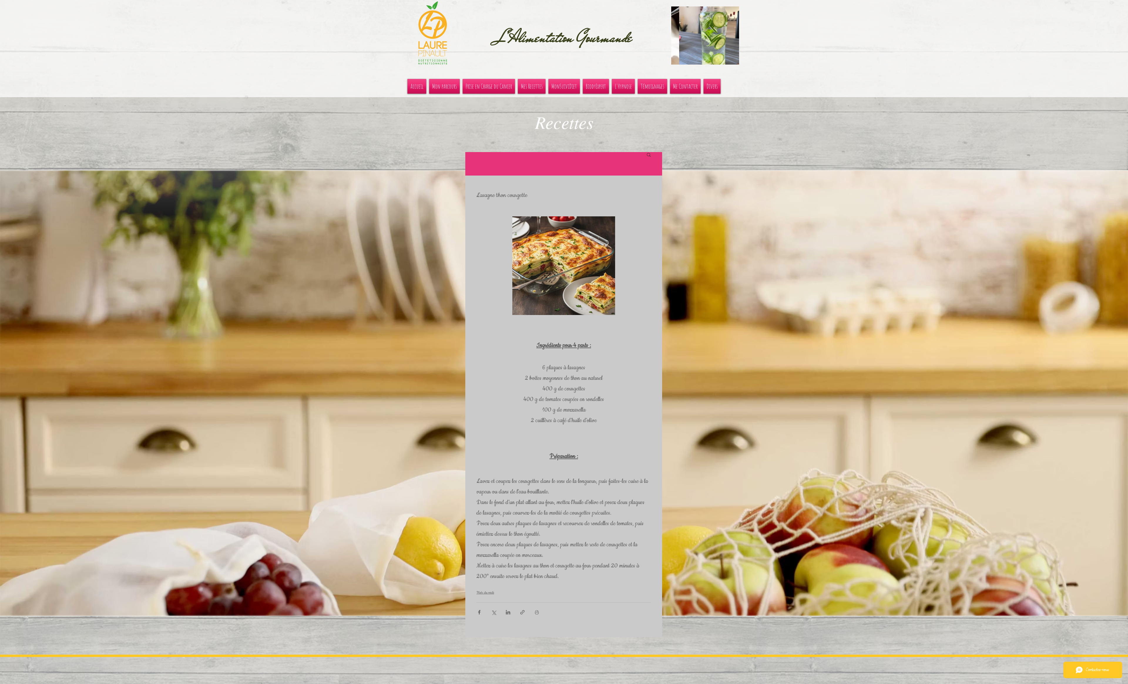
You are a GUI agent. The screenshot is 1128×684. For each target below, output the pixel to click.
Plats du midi (485, 592)
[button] (705, 35)
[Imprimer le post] (537, 612)
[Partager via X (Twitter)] (493, 612)
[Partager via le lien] (522, 612)
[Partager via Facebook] (479, 612)
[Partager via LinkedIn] (508, 612)
